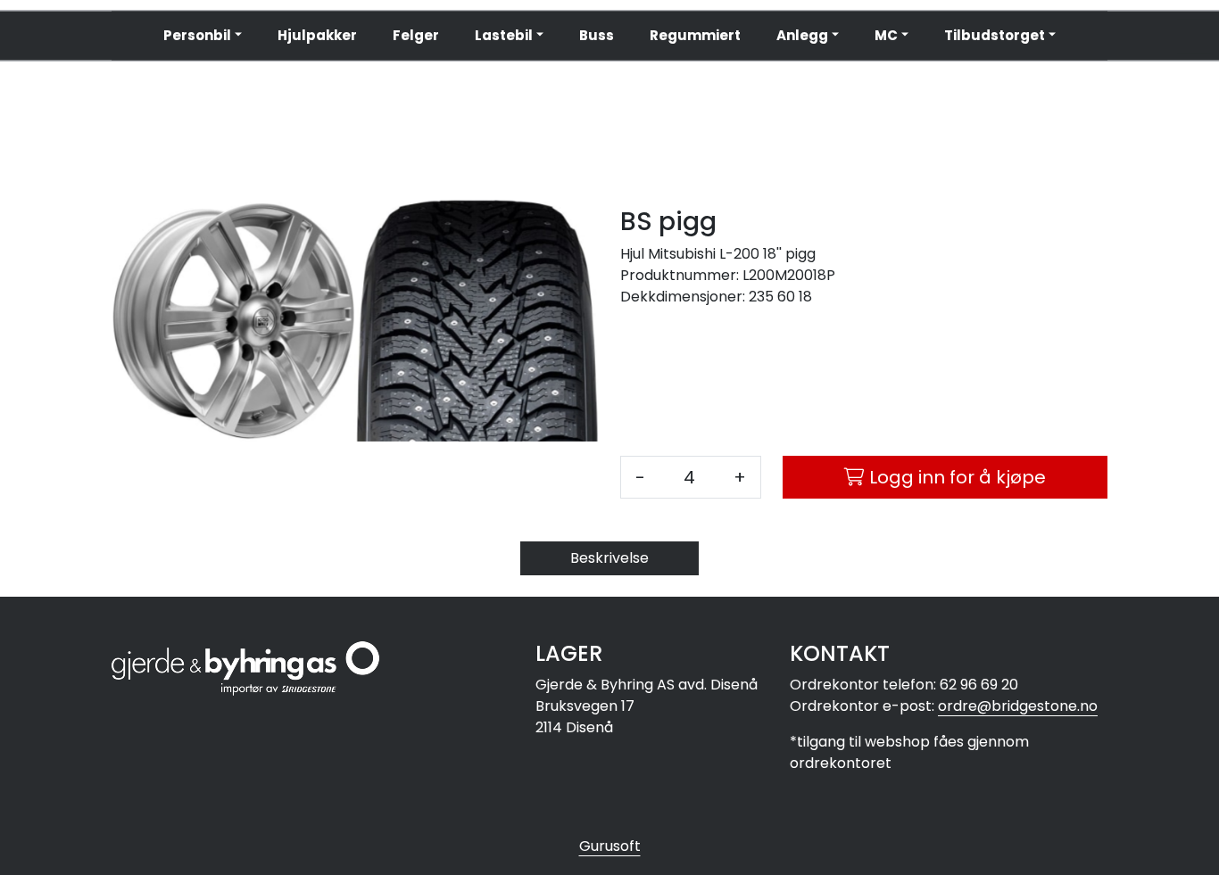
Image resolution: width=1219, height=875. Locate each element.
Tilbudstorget (994, 35)
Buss (596, 35)
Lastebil (504, 35)
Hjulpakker (317, 35)
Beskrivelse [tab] (609, 558)
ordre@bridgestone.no (1018, 706)
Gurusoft (610, 846)
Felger (416, 35)
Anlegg (802, 35)
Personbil (197, 35)
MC (886, 35)
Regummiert (695, 35)
